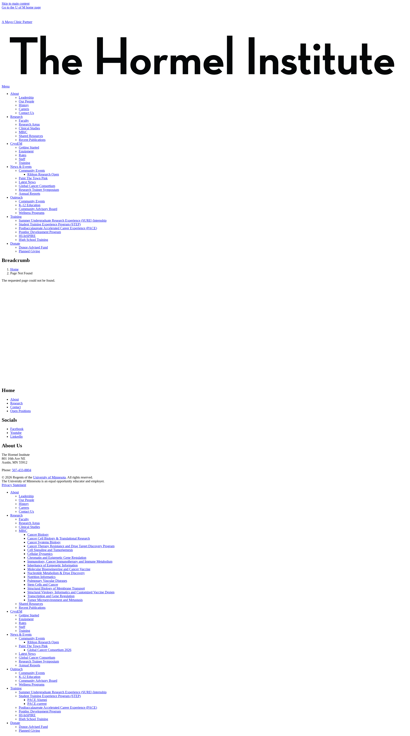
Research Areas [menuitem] (29, 124)
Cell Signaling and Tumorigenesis (50, 550)
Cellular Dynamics (40, 554)
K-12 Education (29, 677)
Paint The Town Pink (33, 646)
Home (14, 269)
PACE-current (37, 703)
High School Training (33, 719)
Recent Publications (32, 607)
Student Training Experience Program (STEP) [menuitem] (50, 224)
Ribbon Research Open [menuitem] (43, 174)
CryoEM (16, 611)
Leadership (26, 496)
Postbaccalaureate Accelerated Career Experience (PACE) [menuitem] (58, 228)
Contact (15, 407)
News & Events (21, 634)
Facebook (16, 429)
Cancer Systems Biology (44, 542)
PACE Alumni (37, 700)
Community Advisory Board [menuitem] (38, 209)
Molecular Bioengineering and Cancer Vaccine (58, 569)
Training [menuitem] (24, 163)
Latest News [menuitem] (27, 182)
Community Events (32, 638)
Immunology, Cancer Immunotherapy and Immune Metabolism (69, 561)
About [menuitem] (14, 93)
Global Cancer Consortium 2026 (49, 650)
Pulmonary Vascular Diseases (47, 580)
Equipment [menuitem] (26, 151)
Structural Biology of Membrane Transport (56, 588)
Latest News (27, 654)
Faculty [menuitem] (24, 120)
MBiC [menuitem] (23, 132)
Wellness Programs (31, 684)
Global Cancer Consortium (37, 657)
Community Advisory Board (38, 680)
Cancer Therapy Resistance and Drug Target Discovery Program (70, 546)
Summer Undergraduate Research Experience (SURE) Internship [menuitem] (63, 220)
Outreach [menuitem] (16, 197)
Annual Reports (29, 665)
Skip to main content (15, 3)
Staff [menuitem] (22, 159)
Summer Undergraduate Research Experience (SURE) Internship (63, 692)
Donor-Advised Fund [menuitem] (33, 247)
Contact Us (26, 511)
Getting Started (29, 615)
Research (16, 403)
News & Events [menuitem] (21, 166)
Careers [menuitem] (24, 109)
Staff (22, 627)
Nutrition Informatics (41, 577)
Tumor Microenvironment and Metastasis (55, 600)
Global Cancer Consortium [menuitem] (37, 186)
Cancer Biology (38, 534)
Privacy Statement (14, 485)
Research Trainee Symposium (39, 661)
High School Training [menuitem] (33, 239)
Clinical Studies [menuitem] (29, 128)
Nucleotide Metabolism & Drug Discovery (56, 573)
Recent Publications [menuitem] (32, 140)
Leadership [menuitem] (26, 97)
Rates (22, 623)
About (14, 399)
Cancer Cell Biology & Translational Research (58, 538)
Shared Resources (31, 604)
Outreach (16, 669)
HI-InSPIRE (27, 715)
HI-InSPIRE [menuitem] (27, 236)
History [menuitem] (24, 105)
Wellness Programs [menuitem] (31, 213)
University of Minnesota (49, 477)
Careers (24, 507)
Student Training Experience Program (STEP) (50, 696)
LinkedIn (16, 436)
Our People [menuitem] (26, 101)
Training (24, 630)
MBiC (23, 531)
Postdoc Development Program (40, 711)
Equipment (26, 619)
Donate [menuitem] (15, 243)
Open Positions (20, 411)
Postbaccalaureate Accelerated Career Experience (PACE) (58, 707)
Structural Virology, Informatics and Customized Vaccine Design (70, 592)
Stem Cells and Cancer (42, 584)
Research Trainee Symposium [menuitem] (39, 190)
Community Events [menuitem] (32, 170)
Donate (15, 723)
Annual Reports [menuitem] (29, 193)
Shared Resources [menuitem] (31, 136)
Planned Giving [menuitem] (29, 251)
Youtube (16, 433)
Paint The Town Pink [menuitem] (33, 178)
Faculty (24, 519)
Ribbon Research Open (43, 642)
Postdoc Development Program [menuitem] (40, 232)
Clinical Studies (29, 527)
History (24, 504)
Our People (26, 500)
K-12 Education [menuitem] (29, 205)
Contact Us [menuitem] (26, 113)
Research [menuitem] (16, 117)
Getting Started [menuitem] (29, 147)
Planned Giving (29, 730)
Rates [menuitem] (22, 155)
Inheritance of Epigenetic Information (52, 565)
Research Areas (29, 523)
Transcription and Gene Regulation (51, 596)
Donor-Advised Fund (33, 727)
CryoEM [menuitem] (16, 143)
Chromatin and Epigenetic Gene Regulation (56, 557)
